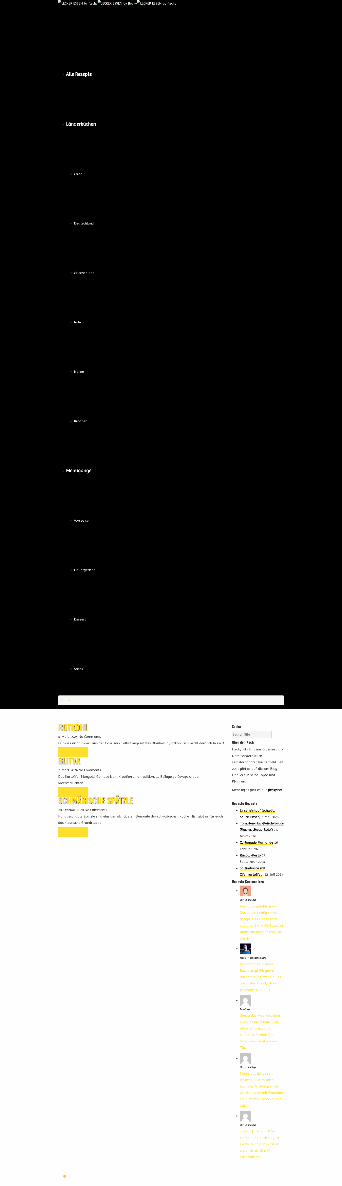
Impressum (188, 1176)
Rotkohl (73, 727)
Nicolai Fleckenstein (124, 1176)
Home (65, 700)
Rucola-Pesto (250, 855)
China (78, 174)
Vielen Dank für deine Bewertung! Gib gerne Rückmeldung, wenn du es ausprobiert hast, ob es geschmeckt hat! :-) (260, 977)
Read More (73, 752)
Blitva (69, 760)
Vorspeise (81, 520)
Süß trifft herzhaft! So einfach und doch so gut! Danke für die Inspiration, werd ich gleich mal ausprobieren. (260, 1144)
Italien (79, 371)
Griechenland (84, 273)
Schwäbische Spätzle (95, 800)
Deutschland (84, 223)
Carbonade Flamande (256, 842)
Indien (79, 322)
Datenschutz (189, 1181)
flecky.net (275, 790)
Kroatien (80, 421)
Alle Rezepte (79, 74)
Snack (78, 669)
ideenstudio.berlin (92, 1176)
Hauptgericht (84, 570)
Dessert (80, 619)
